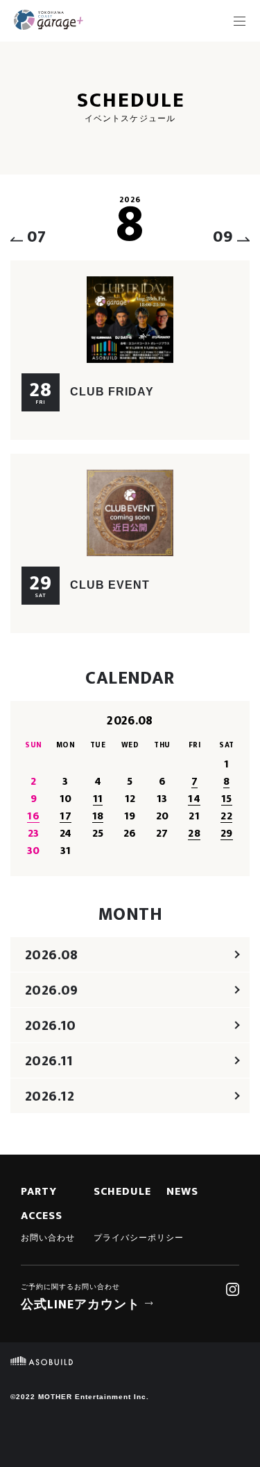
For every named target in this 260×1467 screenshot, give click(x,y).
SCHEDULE (122, 1192)
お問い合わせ (48, 1238)
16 (33, 816)
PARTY (39, 1192)
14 (194, 799)
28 (194, 833)
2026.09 (51, 990)
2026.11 (49, 1061)
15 (226, 799)
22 (226, 816)
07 (36, 237)
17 (65, 816)
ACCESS (41, 1216)
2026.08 (51, 955)
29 (226, 833)
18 (98, 816)
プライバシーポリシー (139, 1238)
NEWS (182, 1192)
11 (98, 799)
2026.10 (50, 1026)
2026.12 (50, 1096)
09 (223, 237)
